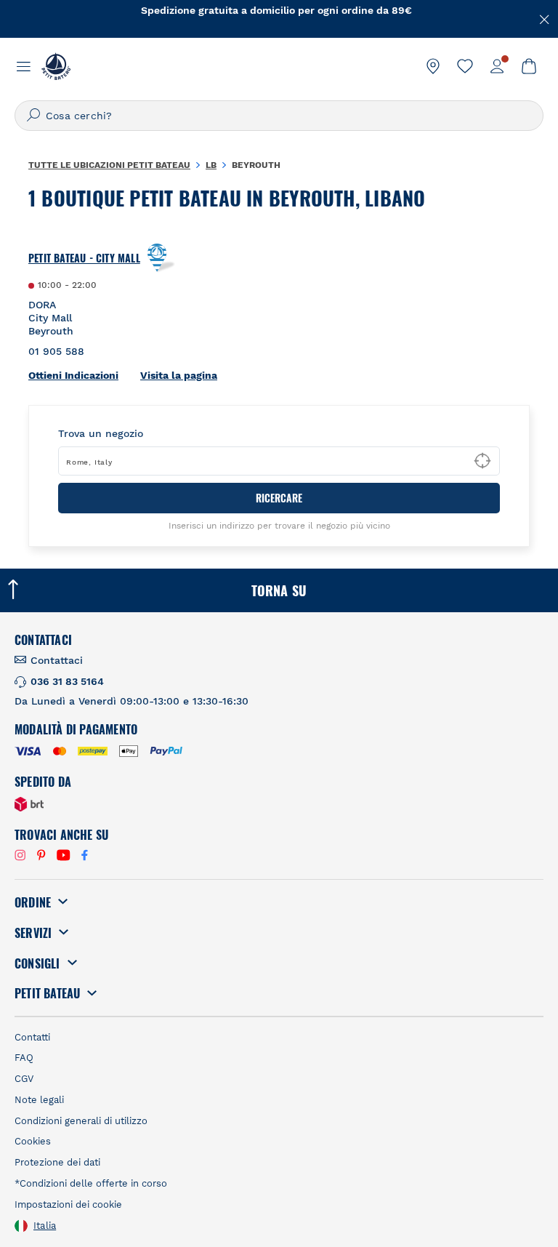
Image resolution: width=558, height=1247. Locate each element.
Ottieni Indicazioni (73, 375)
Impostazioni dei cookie (68, 1204)
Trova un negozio (100, 433)
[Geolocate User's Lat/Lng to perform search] (482, 461)
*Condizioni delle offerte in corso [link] (91, 1183)
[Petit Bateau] (55, 66)
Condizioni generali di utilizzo (81, 1120)
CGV (24, 1078)
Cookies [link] (33, 1141)
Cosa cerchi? (79, 115)
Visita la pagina (178, 375)
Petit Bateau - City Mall (84, 258)
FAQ (24, 1057)
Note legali (39, 1099)
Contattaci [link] (57, 660)
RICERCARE (279, 497)
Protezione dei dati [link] (57, 1162)
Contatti (32, 1037)
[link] (433, 66)
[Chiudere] (545, 18)
